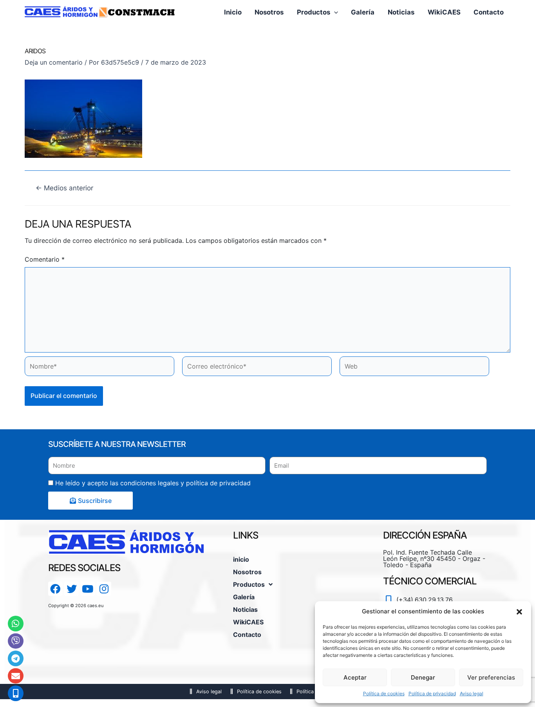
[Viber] (15, 641)
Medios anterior (64, 187)
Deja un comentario (54, 62)
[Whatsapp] (15, 623)
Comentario (45, 259)
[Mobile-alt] (15, 693)
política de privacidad (218, 483)
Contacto (247, 634)
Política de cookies (384, 693)
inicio (241, 559)
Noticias (245, 609)
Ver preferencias (491, 677)
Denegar (423, 677)
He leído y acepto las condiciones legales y (153, 483)
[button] (519, 611)
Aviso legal (471, 693)
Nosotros (247, 572)
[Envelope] (15, 676)
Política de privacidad (432, 693)
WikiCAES (248, 622)
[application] (334, 12)
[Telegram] (15, 658)
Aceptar (355, 677)
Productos (249, 584)
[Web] (414, 368)
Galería (244, 597)
